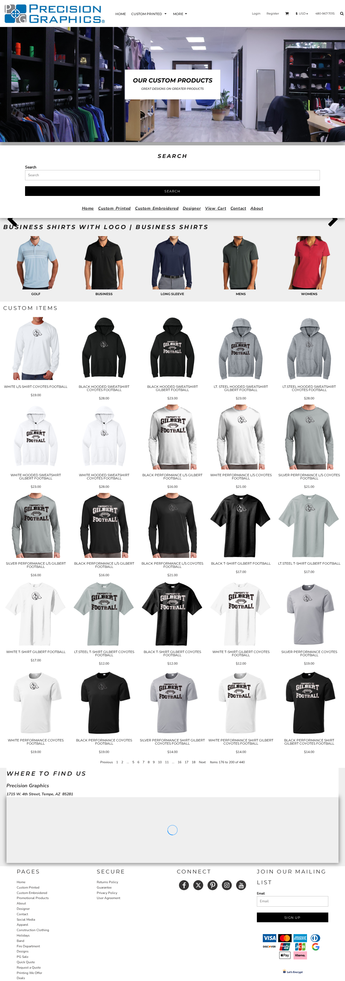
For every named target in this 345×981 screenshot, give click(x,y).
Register (273, 13)
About (256, 208)
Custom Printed (114, 208)
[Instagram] (227, 885)
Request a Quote (29, 967)
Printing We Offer (29, 973)
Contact (238, 208)
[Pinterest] (213, 885)
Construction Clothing (33, 930)
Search (30, 167)
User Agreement (108, 898)
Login (256, 13)
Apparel (22, 925)
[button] (149, 13)
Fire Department (28, 946)
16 (179, 762)
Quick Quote (26, 962)
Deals (21, 978)
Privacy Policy (107, 893)
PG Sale (22, 957)
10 (160, 762)
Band (20, 941)
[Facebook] (184, 885)
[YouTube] (241, 885)
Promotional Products (33, 898)
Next (202, 762)
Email (261, 893)
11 (167, 762)
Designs (23, 951)
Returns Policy (107, 882)
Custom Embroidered (156, 208)
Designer (192, 208)
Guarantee (104, 887)
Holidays (23, 935)
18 (193, 762)
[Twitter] (198, 885)
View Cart (215, 208)
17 (186, 762)
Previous (106, 762)
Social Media (26, 919)
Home (88, 208)
